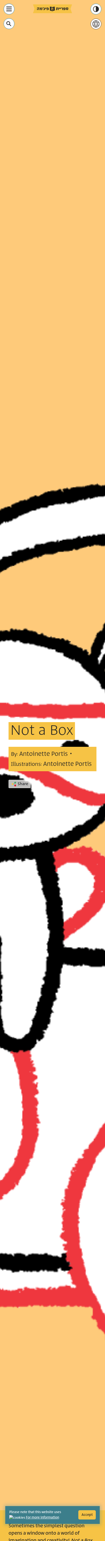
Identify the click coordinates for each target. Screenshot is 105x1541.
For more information (42, 1517)
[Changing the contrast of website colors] (96, 9)
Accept (87, 1514)
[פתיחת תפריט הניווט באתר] (9, 9)
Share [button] (23, 784)
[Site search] (9, 24)
